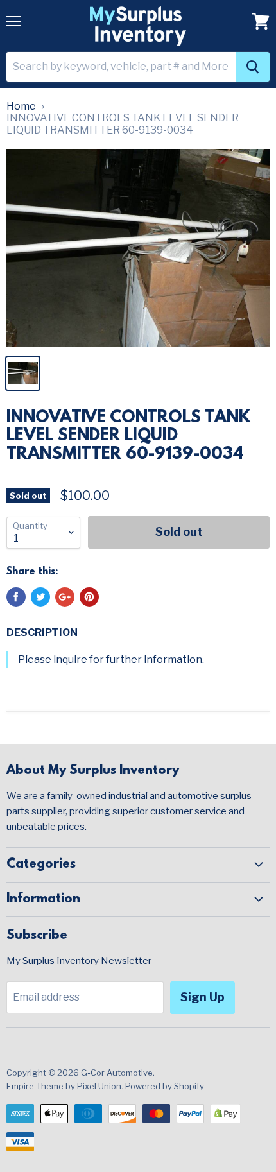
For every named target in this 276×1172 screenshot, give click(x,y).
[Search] (253, 67)
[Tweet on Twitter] (40, 597)
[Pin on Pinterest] (89, 597)
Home (21, 106)
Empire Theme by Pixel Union (63, 1086)
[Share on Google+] (64, 597)
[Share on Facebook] (16, 597)
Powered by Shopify (164, 1086)
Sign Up (202, 997)
